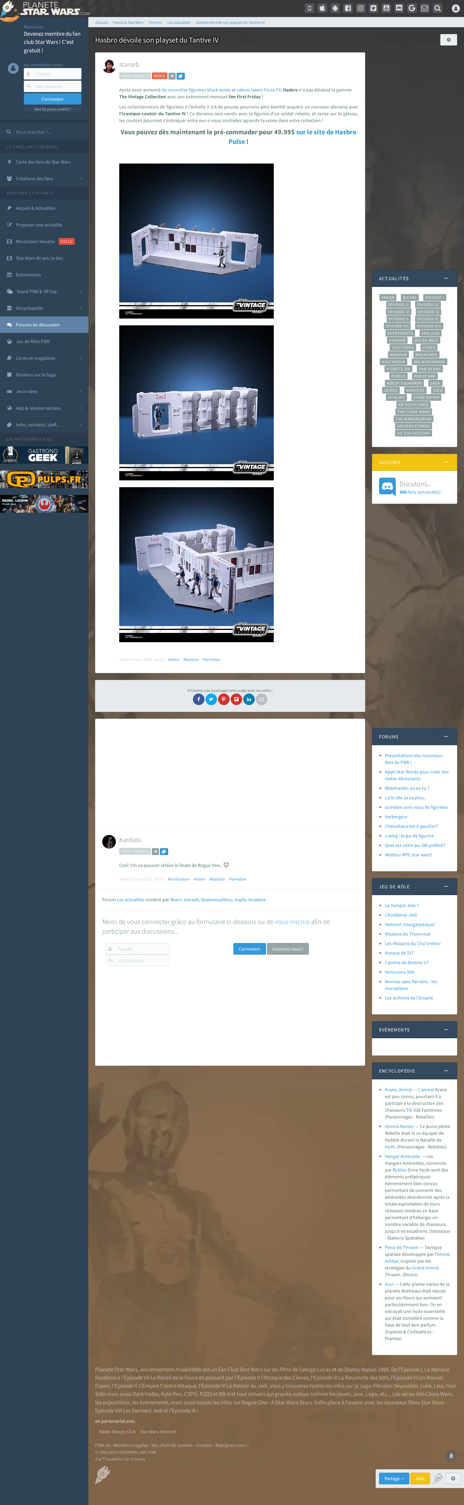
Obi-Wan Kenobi (429, 361)
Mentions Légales (130, 1445)
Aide (420, 1478)
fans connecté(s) (420, 487)
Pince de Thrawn (401, 1247)
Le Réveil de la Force (174, 1377)
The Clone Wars (413, 411)
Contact (204, 1445)
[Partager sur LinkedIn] (249, 699)
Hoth (390, 1147)
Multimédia (393, 361)
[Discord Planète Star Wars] (399, 8)
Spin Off (396, 397)
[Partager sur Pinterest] (224, 699)
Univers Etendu (413, 426)
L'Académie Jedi (401, 915)
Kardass (130, 839)
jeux (358, 1394)
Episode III (428, 304)
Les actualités (130, 899)
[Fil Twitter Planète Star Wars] (373, 8)
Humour (397, 340)
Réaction (191, 659)
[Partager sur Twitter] (211, 699)
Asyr (389, 1284)
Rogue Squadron (404, 383)
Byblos (400, 1170)
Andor (387, 297)
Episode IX (428, 311)
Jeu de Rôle (426, 340)
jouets (344, 1394)
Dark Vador (145, 1394)
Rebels (398, 376)
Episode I (434, 297)
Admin (173, 659)
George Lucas (315, 1369)
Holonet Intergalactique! (410, 924)
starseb (129, 64)
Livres (429, 347)
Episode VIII (429, 326)
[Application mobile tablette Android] (335, 8)
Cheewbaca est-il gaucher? (411, 826)
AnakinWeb (188, 1369)
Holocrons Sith (400, 972)
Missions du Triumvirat (407, 934)
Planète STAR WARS (53, 8)
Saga (435, 383)
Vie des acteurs (413, 433)
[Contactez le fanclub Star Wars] (424, 8)
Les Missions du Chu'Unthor (413, 943)
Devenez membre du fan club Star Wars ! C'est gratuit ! (52, 42)
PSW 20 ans (430, 368)
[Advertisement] (228, 773)
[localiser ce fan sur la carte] (172, 76)
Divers (410, 297)
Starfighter (426, 397)
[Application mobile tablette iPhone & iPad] (322, 8)
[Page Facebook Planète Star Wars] (347, 8)
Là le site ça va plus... (406, 797)
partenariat (28, 439)
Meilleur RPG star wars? (408, 855)
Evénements (400, 333)
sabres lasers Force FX (259, 90)
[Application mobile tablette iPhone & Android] (309, 8)
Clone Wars (439, 1394)
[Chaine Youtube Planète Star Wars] (386, 8)
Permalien (211, 659)
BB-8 (224, 1394)
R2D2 (206, 1394)
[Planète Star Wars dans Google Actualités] (412, 8)
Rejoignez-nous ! (232, 1445)
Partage (393, 1478)
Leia (439, 1385)
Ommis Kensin (399, 1126)
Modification (179, 879)
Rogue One (425, 376)
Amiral (443, 1254)
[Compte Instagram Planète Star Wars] (360, 8)
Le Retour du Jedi (247, 1385)
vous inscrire (292, 921)
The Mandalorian (413, 418)
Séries (391, 390)
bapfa (240, 899)
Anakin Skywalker (397, 1385)
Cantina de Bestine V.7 (407, 962)
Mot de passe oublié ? (52, 109)
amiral (427, 1090)
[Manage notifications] (451, 1456)
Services (415, 390)
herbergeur (396, 817)
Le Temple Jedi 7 (402, 905)
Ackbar (391, 1261)
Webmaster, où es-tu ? (407, 788)
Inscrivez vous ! (287, 949)
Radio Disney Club (117, 1432)
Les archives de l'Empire (409, 998)
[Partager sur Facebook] (198, 699)
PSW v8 (102, 1445)
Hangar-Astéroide (402, 1156)
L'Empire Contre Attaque (167, 1385)
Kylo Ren (171, 1394)
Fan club (431, 333)
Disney (352, 1369)
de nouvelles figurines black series (196, 90)
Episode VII (397, 326)
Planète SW (398, 368)
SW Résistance (413, 404)
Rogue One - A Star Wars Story (277, 1402)
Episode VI (428, 319)
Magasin (398, 354)
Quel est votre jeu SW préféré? (415, 845)
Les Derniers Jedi (142, 1410)
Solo (438, 390)
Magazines (426, 354)
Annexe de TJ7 (399, 953)
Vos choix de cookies (172, 1445)
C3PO (190, 1394)
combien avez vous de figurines (416, 807)
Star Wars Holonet (158, 1432)
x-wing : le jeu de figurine (409, 836)
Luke (425, 1385)
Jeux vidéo (403, 347)
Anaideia (257, 899)
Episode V (399, 319)
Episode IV (398, 311)
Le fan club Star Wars (32, 146)
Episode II (398, 304)
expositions (116, 1402)
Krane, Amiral (398, 1090)
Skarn (176, 899)
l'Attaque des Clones (284, 1377)
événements (154, 1402)
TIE (409, 1110)
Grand (418, 1268)
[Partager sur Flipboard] (236, 699)
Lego (371, 1394)
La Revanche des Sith (363, 1377)
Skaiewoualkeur (217, 899)
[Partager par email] (261, 699)
